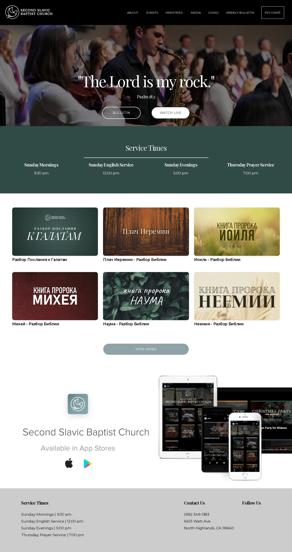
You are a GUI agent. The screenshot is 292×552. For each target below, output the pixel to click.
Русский (273, 12)
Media (196, 12)
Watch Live (170, 113)
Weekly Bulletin (240, 12)
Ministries (175, 12)
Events (152, 12)
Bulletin (121, 113)
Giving (213, 12)
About (133, 12)
